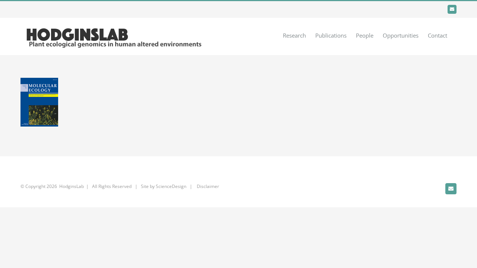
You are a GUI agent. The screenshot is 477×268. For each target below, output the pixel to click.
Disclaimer (207, 186)
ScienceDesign (171, 186)
